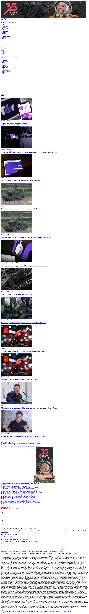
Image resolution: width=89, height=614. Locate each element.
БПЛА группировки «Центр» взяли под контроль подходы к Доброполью (19, 487)
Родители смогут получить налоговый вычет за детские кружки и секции (19, 496)
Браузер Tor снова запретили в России (15, 124)
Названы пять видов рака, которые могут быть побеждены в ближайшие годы (20, 443)
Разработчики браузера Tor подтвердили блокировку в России (24, 351)
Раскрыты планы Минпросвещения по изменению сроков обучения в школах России (22, 498)
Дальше (2, 506)
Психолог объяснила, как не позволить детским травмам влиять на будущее (20, 483)
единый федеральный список (52, 553)
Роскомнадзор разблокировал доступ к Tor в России (20, 180)
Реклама (16, 508)
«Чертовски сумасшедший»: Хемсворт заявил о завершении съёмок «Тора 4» (30, 408)
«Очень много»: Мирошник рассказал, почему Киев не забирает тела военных (21, 502)
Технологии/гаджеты (6, 262)
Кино (2, 405)
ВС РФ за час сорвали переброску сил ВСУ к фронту (15, 486)
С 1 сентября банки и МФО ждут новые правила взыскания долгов (18, 444)
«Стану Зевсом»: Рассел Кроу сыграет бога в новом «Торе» (23, 436)
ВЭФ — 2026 (4, 19)
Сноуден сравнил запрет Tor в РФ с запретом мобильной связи (24, 266)
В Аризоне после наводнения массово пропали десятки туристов (17, 488)
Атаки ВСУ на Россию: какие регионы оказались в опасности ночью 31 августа (21, 446)
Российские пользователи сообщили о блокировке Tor (21, 379)
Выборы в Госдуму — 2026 (7, 21)
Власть (2, 177)
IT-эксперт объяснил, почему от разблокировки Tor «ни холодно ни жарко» (29, 152)
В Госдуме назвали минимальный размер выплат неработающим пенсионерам (21, 484)
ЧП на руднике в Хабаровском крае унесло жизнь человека (16, 490)
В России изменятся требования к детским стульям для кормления (18, 497)
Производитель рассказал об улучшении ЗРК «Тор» (20, 209)
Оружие (2, 234)
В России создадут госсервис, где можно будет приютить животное (18, 500)
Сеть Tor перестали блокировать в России (16, 294)
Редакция (12, 508)
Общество (3, 120)
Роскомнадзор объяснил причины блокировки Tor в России (23, 323)
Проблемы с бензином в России (8, 22)
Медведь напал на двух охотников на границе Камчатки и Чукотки (18, 503)
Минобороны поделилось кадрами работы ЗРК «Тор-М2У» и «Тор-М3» (27, 237)
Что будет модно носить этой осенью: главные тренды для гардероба (18, 501)
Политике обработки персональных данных (60, 611)
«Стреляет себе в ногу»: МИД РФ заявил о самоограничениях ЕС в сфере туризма (21, 492)
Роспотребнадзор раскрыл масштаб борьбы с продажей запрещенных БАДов (20, 495)
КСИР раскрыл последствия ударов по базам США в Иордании (17, 493)
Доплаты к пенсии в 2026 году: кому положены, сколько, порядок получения (20, 491)
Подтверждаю (6, 612)
